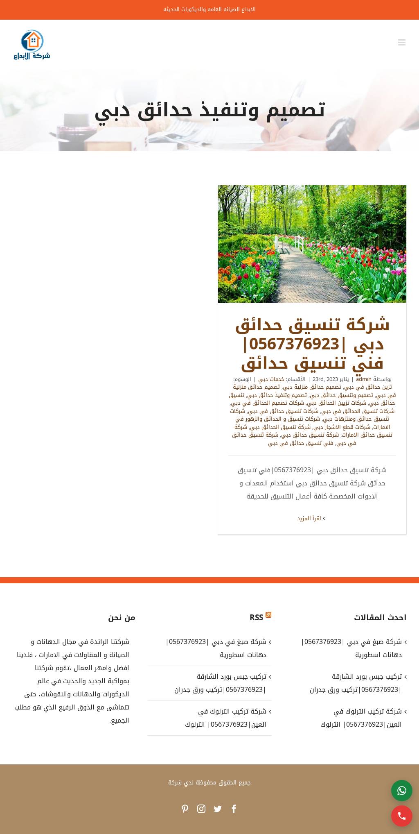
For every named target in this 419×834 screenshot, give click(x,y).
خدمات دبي (271, 379)
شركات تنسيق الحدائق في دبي (357, 411)
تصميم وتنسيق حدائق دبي (341, 395)
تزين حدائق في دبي (368, 387)
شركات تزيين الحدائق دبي (336, 403)
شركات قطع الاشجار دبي (341, 427)
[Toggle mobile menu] (402, 42)
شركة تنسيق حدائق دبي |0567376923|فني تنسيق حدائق (312, 244)
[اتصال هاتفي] (401, 816)
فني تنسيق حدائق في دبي (300, 443)
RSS (256, 617)
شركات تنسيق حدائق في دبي (283, 411)
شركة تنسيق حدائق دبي (310, 435)
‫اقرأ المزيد (310, 518)
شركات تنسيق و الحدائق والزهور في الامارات (312, 423)
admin (364, 379)
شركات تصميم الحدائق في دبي (267, 403)
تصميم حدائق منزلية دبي (312, 387)
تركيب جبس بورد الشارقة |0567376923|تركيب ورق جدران (220, 683)
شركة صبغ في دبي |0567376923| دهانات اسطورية (215, 648)
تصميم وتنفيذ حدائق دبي (277, 395)
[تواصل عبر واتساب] (401, 790)
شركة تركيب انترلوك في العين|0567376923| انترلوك (225, 718)
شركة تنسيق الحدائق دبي (280, 427)
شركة (175, 782)
